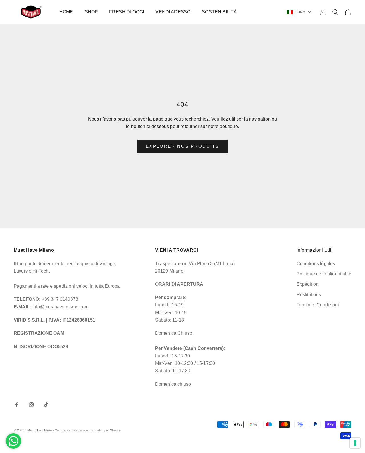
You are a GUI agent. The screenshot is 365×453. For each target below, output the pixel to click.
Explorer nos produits (182, 146)
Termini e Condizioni (318, 304)
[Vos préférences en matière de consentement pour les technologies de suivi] (355, 443)
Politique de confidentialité (324, 273)
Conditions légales (316, 263)
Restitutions (309, 294)
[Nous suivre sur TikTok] (46, 404)
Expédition (308, 284)
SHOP (91, 11)
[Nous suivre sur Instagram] (31, 404)
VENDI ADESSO (172, 11)
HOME (66, 11)
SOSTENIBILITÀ (219, 11)
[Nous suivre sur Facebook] (16, 404)
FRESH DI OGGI (126, 11)
